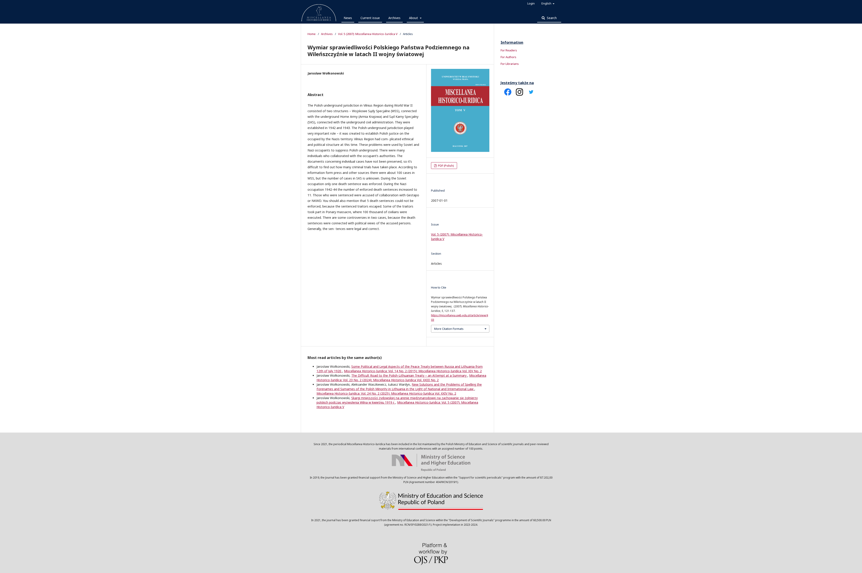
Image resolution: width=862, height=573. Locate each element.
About (414, 18)
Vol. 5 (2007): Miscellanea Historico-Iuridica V (368, 34)
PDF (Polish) (445, 166)
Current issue (370, 18)
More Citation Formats (449, 329)
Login (531, 3)
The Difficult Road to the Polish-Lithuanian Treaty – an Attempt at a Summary (409, 375)
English (546, 3)
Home (312, 34)
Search (551, 18)
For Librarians (510, 64)
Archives (394, 18)
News (348, 18)
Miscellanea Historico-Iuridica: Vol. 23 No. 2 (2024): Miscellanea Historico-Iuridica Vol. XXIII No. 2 (401, 377)
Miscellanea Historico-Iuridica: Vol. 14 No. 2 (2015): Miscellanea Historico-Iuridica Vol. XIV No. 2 (413, 371)
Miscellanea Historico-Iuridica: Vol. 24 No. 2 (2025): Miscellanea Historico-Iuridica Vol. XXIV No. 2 (386, 393)
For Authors (508, 57)
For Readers (509, 50)
